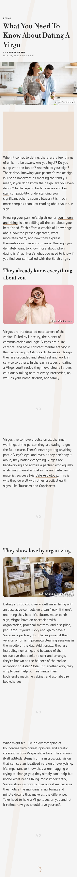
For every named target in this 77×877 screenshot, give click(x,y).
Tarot (13, 630)
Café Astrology (46, 475)
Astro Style (30, 666)
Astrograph (38, 352)
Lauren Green (16, 52)
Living (7, 18)
